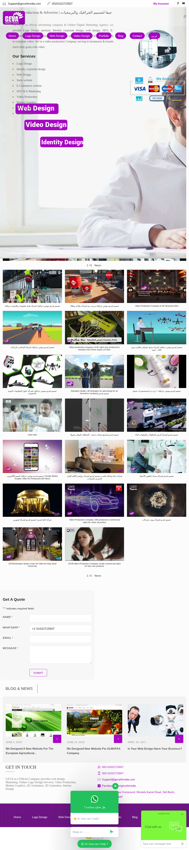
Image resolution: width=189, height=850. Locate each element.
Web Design (57, 35)
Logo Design (32, 35)
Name (8, 616)
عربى (154, 35)
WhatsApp (11, 627)
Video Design (82, 35)
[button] (98, 265)
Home (12, 35)
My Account (161, 3)
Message (10, 648)
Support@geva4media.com (118, 779)
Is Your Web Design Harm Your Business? (155, 748)
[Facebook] (178, 3)
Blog (120, 35)
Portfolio (104, 35)
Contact (137, 35)
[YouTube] (183, 3)
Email (8, 637)
